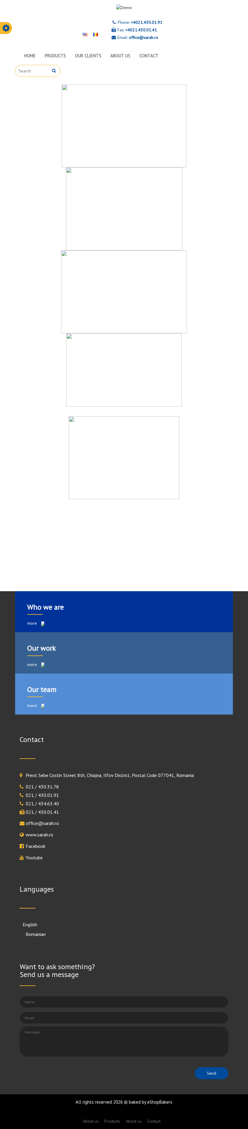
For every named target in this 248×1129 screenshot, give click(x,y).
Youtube (34, 858)
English (30, 924)
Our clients (88, 56)
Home (30, 56)
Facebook (35, 846)
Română (31, 934)
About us (120, 56)
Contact (148, 56)
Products (55, 56)
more (32, 623)
